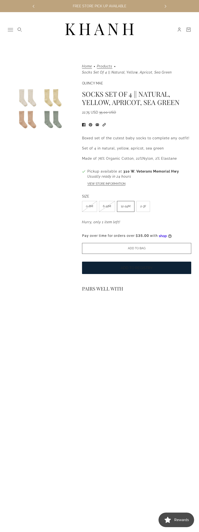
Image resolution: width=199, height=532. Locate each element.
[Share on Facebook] (83, 124)
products (104, 66)
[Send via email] (97, 124)
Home (87, 66)
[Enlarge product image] (41, 109)
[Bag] (188, 29)
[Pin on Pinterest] (90, 124)
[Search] (19, 29)
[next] (165, 6)
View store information (106, 183)
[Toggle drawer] (10, 29)
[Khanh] (99, 29)
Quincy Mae (92, 83)
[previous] (33, 6)
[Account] (179, 29)
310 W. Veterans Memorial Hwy (151, 171)
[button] (104, 124)
